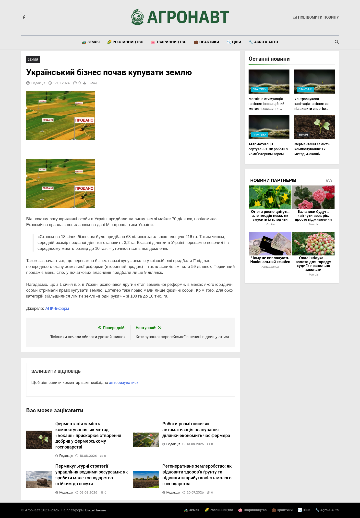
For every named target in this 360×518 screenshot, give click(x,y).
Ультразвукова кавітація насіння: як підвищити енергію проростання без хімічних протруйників (312, 108)
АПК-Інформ (57, 308)
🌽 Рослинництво (125, 42)
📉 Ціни (234, 42)
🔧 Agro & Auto (263, 42)
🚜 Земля (91, 42)
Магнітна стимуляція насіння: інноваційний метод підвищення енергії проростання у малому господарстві (266, 108)
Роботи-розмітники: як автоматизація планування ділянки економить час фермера (196, 429)
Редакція (38, 83)
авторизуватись (124, 382)
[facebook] (24, 18)
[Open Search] (337, 42)
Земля (33, 60)
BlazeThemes (96, 510)
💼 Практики (206, 42)
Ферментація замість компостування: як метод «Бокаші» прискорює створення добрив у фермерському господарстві (88, 435)
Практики (259, 89)
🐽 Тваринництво (168, 42)
